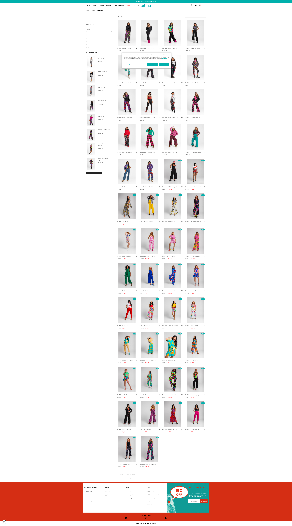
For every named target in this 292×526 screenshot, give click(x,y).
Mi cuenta (128, 492)
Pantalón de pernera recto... (193, 221)
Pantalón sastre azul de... (169, 291)
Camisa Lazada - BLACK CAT (103, 57)
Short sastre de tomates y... (193, 187)
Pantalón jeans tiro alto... (169, 48)
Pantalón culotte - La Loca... (125, 48)
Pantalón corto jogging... (124, 256)
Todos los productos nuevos (94, 173)
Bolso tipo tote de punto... (103, 144)
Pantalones (90, 16)
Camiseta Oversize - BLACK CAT (103, 86)
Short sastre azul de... (191, 291)
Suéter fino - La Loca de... (102, 101)
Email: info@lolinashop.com (91, 492)
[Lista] (121, 16)
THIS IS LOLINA (108, 492)
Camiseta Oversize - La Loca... (103, 115)
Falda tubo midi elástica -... (102, 72)
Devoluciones (87, 498)
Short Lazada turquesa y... (169, 360)
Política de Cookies (152, 492)
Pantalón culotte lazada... (147, 395)
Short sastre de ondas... (124, 395)
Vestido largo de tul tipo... (104, 159)
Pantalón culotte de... (123, 221)
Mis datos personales (131, 498)
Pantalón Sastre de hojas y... (148, 464)
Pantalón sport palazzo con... (170, 117)
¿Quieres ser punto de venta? (113, 495)
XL (88, 44)
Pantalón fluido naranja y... (170, 429)
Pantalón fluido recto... (123, 291)
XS (88, 32)
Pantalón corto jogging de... (170, 325)
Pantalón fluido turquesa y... (148, 360)
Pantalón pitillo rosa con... (192, 429)
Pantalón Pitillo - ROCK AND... (148, 117)
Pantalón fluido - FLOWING (170, 152)
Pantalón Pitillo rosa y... (123, 325)
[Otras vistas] (136, 21)
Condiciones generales (153, 498)
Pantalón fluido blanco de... (170, 221)
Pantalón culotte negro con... (170, 187)
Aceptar (164, 64)
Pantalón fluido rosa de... (192, 256)
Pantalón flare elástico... (146, 429)
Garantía (149, 504)
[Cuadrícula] (118, 16)
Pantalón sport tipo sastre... (125, 83)
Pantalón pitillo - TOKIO (192, 83)
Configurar (129, 64)
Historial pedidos (130, 495)
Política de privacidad (153, 495)
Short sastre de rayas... (169, 256)
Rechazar (152, 64)
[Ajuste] (204, 5)
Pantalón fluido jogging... (147, 221)
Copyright (149, 501)
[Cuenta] (195, 5)
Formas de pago (88, 501)
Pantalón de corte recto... (124, 187)
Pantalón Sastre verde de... (170, 395)
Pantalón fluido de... (145, 325)
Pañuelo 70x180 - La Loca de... (104, 130)
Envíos (85, 495)
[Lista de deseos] (136, 48)
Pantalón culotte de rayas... (148, 256)
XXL (88, 47)
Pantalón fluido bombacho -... (125, 117)
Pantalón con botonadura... (147, 83)
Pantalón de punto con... (147, 48)
